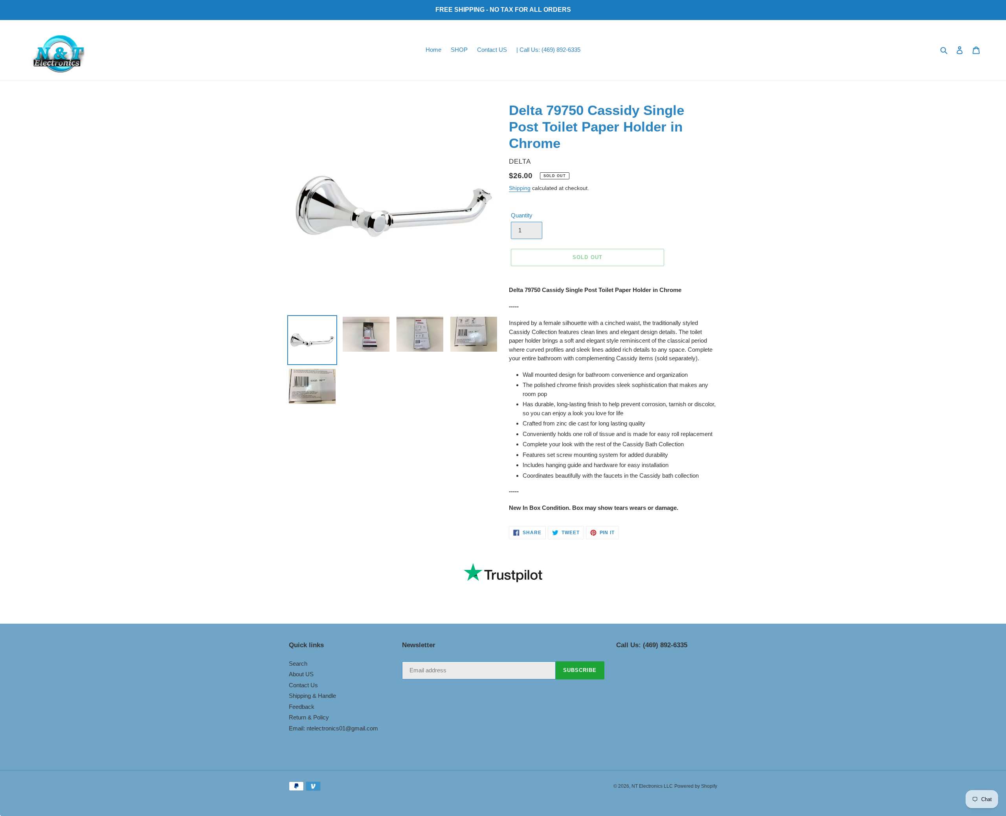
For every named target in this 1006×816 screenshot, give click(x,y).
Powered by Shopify (695, 786)
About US (301, 674)
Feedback (301, 706)
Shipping (520, 188)
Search (298, 663)
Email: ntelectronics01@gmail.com (333, 728)
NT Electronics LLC (652, 786)
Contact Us (303, 685)
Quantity (521, 215)
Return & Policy (309, 717)
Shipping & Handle (312, 695)
